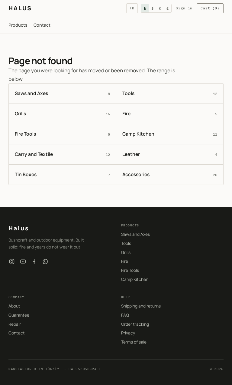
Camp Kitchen (134, 279)
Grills (125, 252)
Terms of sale (134, 342)
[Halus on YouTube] (23, 261)
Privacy (128, 333)
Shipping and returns (141, 306)
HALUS (20, 8)
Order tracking (135, 324)
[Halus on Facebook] (34, 261)
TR (132, 8)
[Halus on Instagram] (12, 261)
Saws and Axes (135, 234)
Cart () (210, 8)
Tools (126, 243)
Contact (42, 25)
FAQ (125, 315)
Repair (14, 324)
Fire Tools (130, 270)
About (14, 306)
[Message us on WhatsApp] (45, 261)
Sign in (184, 8)
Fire (124, 261)
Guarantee (18, 315)
